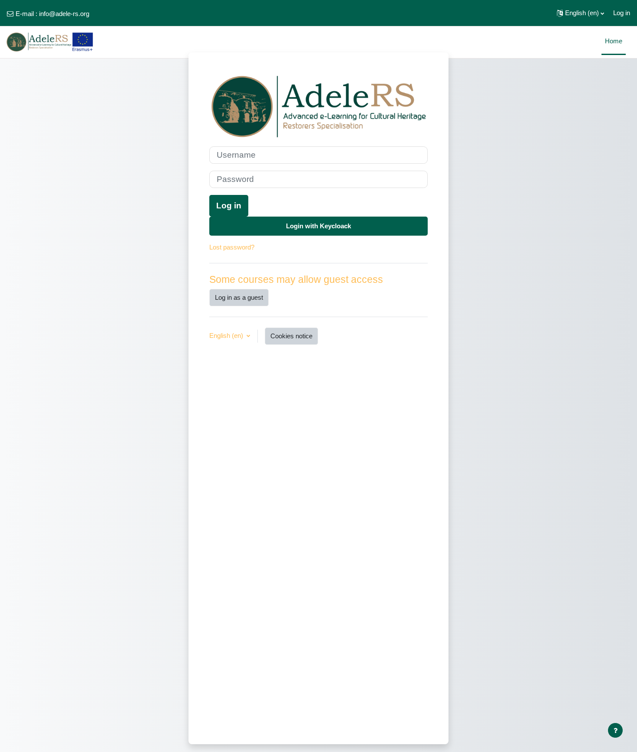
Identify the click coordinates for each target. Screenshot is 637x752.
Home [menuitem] (613, 41)
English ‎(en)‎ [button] (227, 335)
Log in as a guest (239, 297)
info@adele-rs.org (64, 13)
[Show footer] (615, 730)
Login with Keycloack (318, 226)
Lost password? (231, 247)
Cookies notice (291, 336)
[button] (580, 13)
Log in (621, 12)
